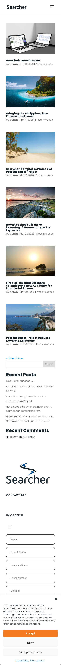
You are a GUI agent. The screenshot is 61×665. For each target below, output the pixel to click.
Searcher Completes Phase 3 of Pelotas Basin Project (29, 170)
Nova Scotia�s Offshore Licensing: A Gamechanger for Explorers (28, 227)
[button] (56, 598)
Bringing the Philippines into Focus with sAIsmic (27, 115)
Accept (30, 633)
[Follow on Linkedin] (9, 506)
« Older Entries (15, 358)
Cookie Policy (22, 660)
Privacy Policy (37, 660)
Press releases (44, 64)
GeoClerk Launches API (23, 61)
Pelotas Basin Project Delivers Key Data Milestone (28, 339)
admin (14, 64)
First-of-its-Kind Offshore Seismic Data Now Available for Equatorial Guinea (29, 285)
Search (49, 364)
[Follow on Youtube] (16, 506)
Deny (30, 643)
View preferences (30, 652)
